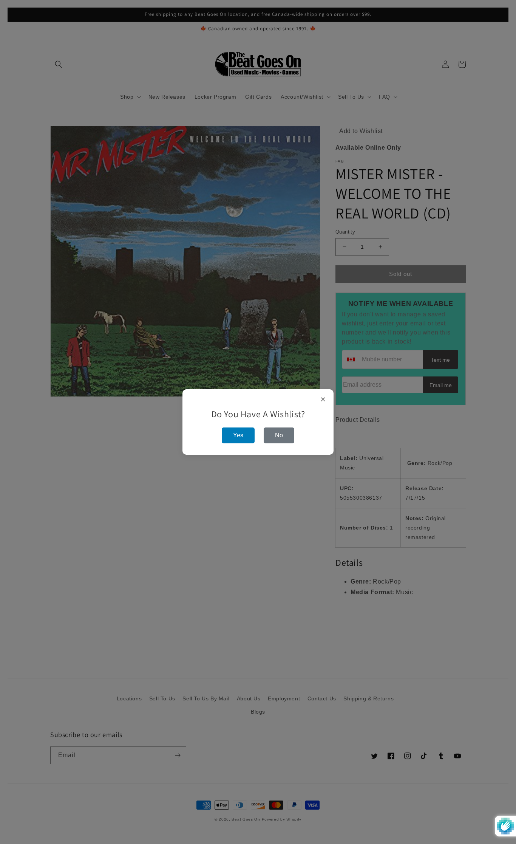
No (279, 435)
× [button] (323, 399)
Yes (238, 435)
